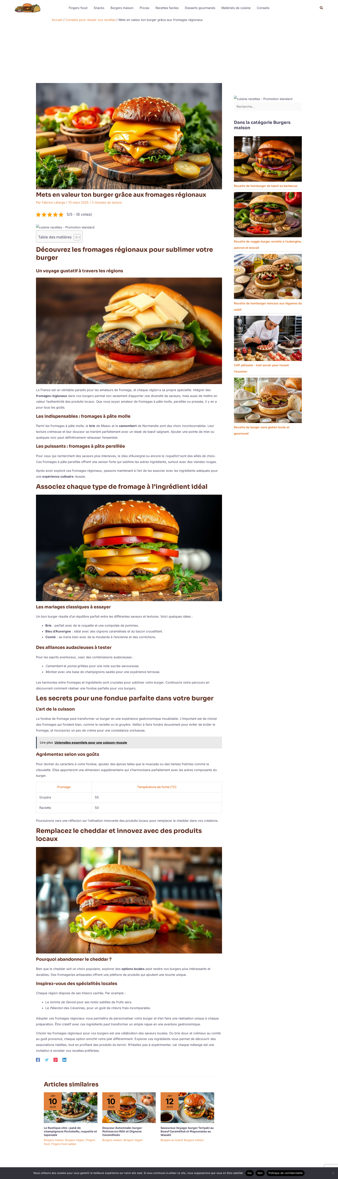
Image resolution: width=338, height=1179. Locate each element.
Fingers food (78, 8)
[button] (321, 7)
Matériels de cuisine (236, 8)
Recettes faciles (167, 8)
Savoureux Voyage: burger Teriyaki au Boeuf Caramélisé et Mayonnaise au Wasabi (187, 1131)
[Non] (333, 1173)
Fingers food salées (63, 1144)
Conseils (263, 8)
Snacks (99, 8)
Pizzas (144, 8)
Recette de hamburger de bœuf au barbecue (265, 186)
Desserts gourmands (200, 8)
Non (260, 1172)
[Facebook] (38, 1059)
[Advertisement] (169, 53)
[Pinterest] (56, 1059)
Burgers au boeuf (171, 1140)
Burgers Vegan (74, 1140)
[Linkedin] (64, 1059)
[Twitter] (47, 1059)
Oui (249, 1172)
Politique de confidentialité (286, 1172)
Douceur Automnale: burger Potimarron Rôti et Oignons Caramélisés (122, 1131)
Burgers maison (122, 8)
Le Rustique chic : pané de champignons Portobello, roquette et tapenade (70, 1131)
